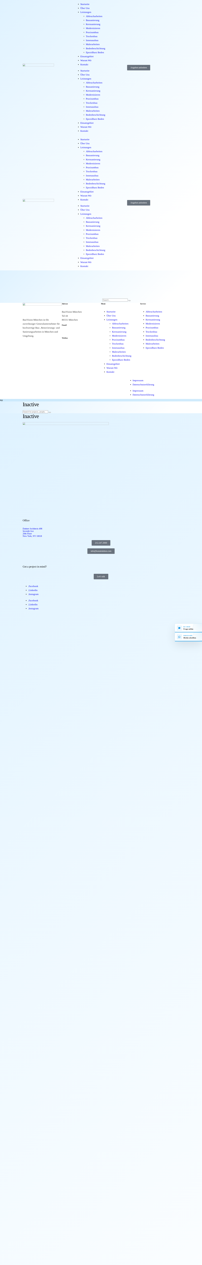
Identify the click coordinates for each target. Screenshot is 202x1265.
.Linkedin (33, 590)
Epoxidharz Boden (95, 52)
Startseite (84, 4)
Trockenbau (91, 36)
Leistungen (85, 12)
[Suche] (129, 300)
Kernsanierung (93, 24)
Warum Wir (86, 60)
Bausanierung (92, 20)
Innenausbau (92, 40)
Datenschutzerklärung (143, 384)
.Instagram (33, 594)
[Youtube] (99, 379)
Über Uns (85, 8)
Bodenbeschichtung (95, 48)
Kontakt (84, 64)
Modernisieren (93, 28)
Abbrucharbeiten (94, 16)
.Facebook (33, 586)
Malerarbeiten (93, 44)
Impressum (138, 380)
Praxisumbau (92, 32)
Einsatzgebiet (87, 56)
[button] (49, 380)
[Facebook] (78, 379)
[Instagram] (86, 377)
